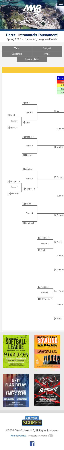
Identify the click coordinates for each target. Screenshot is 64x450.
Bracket (47, 48)
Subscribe (17, 54)
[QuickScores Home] (32, 424)
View (16, 48)
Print (46, 54)
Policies (22, 435)
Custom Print (32, 59)
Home (14, 435)
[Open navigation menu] (61, 3)
